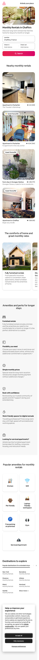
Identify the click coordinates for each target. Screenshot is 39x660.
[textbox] (10, 47)
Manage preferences (19, 646)
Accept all (18, 635)
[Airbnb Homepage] (4, 3)
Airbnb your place (27, 3)
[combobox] (18, 40)
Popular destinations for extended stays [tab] (16, 565)
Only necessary (19, 641)
